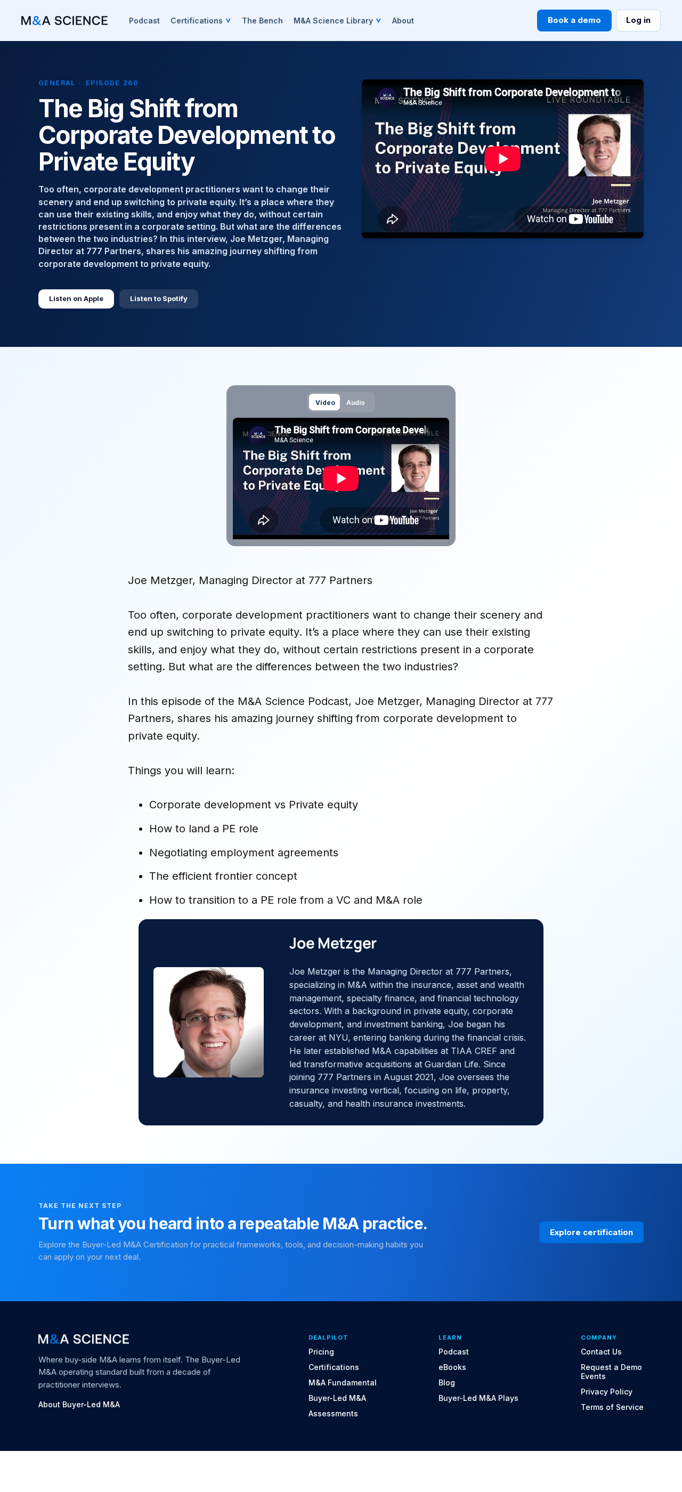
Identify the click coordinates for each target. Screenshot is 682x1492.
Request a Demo (611, 1367)
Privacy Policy (606, 1392)
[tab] (324, 402)
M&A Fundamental (342, 1383)
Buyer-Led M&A (337, 1398)
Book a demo (574, 20)
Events (593, 1376)
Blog (447, 1383)
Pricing (321, 1352)
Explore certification (591, 1232)
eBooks (452, 1367)
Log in (638, 20)
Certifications (333, 1367)
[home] (64, 20)
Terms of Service (612, 1407)
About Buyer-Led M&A (79, 1404)
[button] (200, 20)
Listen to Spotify (159, 298)
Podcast (454, 1352)
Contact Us (601, 1352)
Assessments (333, 1413)
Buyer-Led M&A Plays (478, 1398)
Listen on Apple (76, 298)
